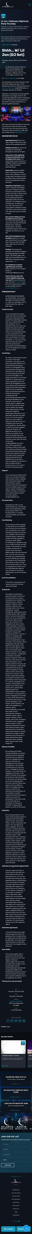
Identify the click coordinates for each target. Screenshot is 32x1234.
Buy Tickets (8, 1229)
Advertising (16, 1202)
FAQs (16, 1212)
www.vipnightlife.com (12, 288)
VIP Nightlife (18, 282)
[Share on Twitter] (12, 1020)
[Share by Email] (24, 1020)
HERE (15, 261)
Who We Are (16, 1205)
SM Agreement (16, 1199)
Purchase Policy (16, 1193)
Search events (14, 1097)
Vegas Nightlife (6, 45)
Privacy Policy (16, 1196)
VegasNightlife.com (20, 132)
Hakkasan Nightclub (10, 78)
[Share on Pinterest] (16, 1020)
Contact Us (14, 1084)
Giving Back (16, 1215)
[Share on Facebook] (8, 1020)
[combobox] (16, 1160)
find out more (15, 1110)
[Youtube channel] (20, 1020)
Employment (16, 1190)
